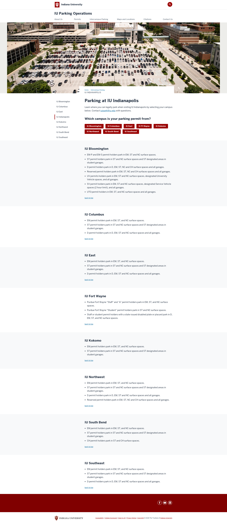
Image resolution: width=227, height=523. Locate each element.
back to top (89, 198)
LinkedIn (170, 503)
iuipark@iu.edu (108, 110)
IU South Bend (112, 131)
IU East (129, 126)
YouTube (165, 503)
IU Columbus (114, 126)
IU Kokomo (161, 126)
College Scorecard (111, 518)
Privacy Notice (131, 518)
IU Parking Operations (73, 13)
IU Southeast (131, 131)
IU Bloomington (94, 126)
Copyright (140, 518)
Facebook (159, 503)
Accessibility (99, 518)
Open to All (121, 518)
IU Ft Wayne (144, 126)
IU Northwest (93, 131)
